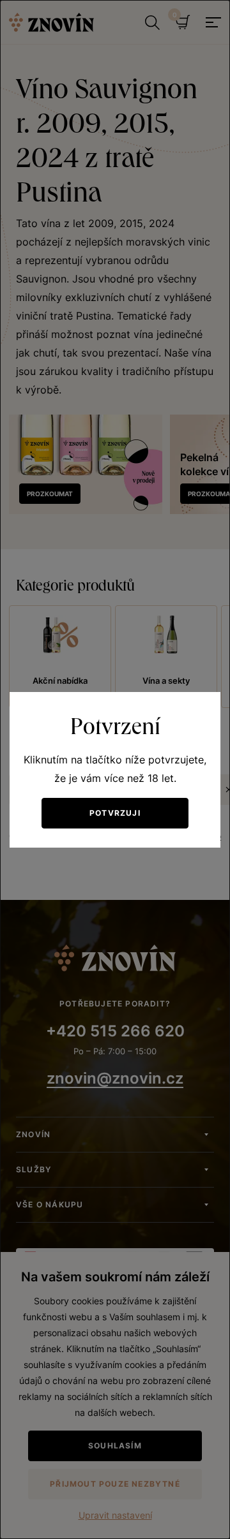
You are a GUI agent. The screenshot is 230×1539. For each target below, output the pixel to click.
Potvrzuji (115, 813)
